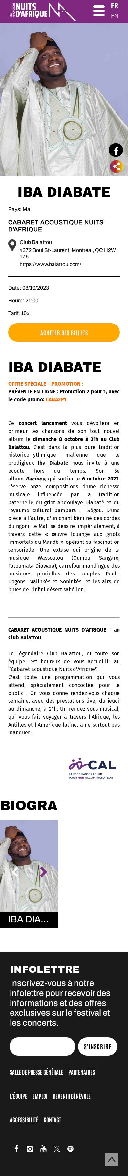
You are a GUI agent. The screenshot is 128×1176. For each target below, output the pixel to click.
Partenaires (81, 1071)
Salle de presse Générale (36, 1071)
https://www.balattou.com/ (50, 264)
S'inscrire (97, 1046)
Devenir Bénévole (72, 1095)
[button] (15, 872)
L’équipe (18, 1095)
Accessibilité (24, 1119)
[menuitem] (114, 6)
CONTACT (52, 1119)
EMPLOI (40, 1095)
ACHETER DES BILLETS (64, 332)
